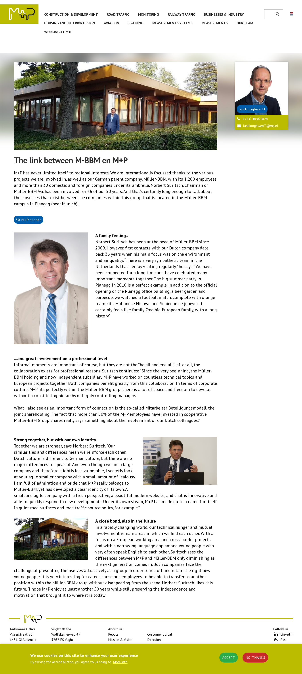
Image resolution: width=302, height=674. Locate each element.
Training (135, 23)
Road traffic (118, 14)
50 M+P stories (29, 219)
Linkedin (286, 634)
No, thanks (255, 657)
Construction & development (71, 14)
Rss (283, 639)
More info (120, 662)
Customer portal (159, 634)
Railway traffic (181, 14)
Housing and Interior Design (69, 23)
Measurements (214, 23)
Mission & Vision (120, 639)
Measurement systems (172, 23)
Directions (154, 639)
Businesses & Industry (224, 14)
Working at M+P (58, 32)
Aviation (111, 23)
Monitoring (148, 14)
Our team (245, 23)
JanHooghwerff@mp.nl (260, 125)
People (113, 634)
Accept (228, 657)
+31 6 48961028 (255, 119)
